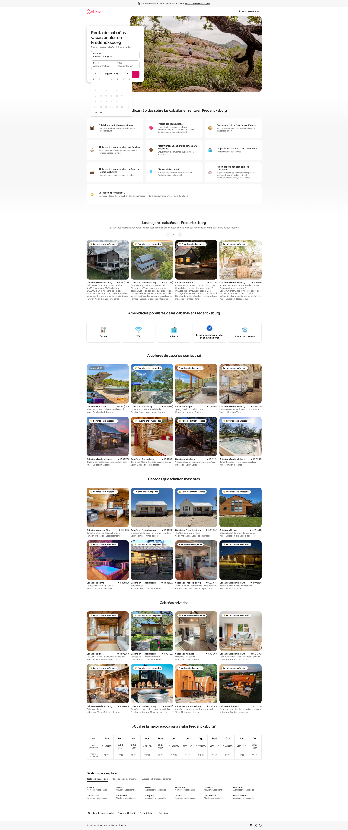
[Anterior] (168, 234)
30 (95, 112)
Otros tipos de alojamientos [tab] (124, 779)
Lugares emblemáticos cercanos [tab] (156, 779)
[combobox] (115, 56)
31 (101, 112)
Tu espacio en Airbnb (249, 11)
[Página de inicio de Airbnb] (94, 11)
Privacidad (110, 825)
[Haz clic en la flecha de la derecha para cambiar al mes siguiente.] (127, 74)
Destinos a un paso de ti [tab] (97, 779)
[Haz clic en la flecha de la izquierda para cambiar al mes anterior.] (96, 74)
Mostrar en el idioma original (197, 3)
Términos (122, 825)
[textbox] (103, 66)
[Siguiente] (180, 234)
